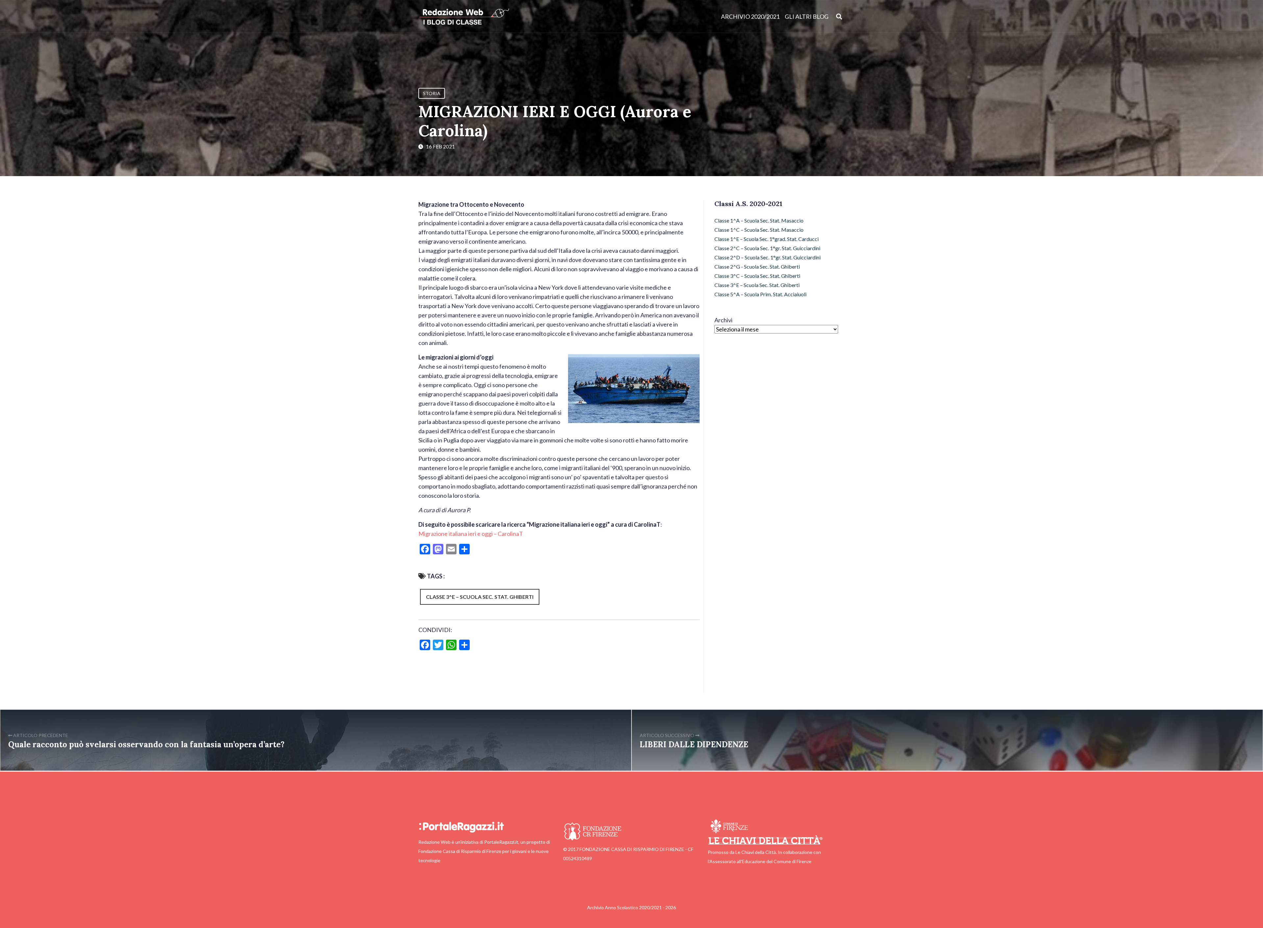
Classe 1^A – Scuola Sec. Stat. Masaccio (759, 220)
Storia (431, 93)
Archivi (723, 320)
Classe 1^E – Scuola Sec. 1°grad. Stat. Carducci (766, 239)
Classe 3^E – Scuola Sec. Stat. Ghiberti (479, 597)
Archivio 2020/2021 (750, 16)
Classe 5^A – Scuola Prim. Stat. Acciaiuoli (760, 294)
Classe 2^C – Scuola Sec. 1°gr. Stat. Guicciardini (767, 248)
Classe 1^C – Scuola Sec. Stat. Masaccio (759, 229)
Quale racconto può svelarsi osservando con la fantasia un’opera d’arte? (146, 744)
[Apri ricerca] (839, 16)
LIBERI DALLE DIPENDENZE (694, 744)
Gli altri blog (807, 16)
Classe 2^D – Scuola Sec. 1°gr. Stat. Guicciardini (767, 257)
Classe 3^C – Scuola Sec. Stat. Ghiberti (757, 276)
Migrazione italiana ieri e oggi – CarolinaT (470, 533)
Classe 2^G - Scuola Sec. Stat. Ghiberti (757, 266)
